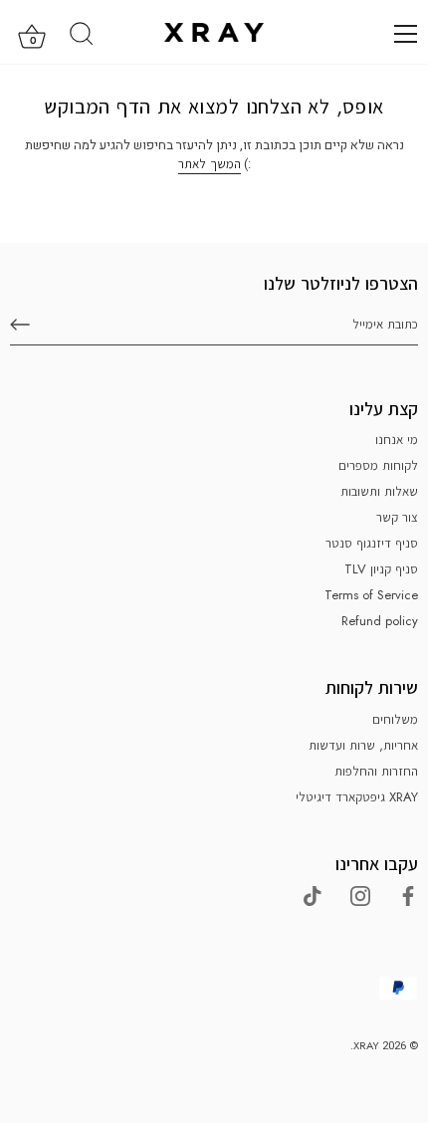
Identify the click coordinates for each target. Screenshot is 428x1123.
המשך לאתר (209, 163)
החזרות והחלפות (376, 771)
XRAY (366, 1045)
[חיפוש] (82, 37)
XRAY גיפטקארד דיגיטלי (357, 796)
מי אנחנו (396, 439)
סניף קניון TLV (381, 569)
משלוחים (395, 719)
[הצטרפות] (20, 325)
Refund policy (379, 620)
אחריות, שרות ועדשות (363, 745)
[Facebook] (408, 894)
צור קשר (397, 517)
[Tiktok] (312, 894)
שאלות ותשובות (379, 491)
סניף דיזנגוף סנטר (371, 543)
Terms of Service (371, 594)
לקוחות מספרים (378, 465)
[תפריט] (406, 34)
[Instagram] (360, 894)
